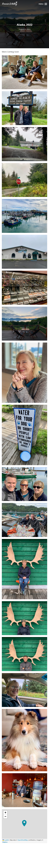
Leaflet (6, 840)
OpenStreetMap (23, 840)
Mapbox (5, 842)
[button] (24, 826)
